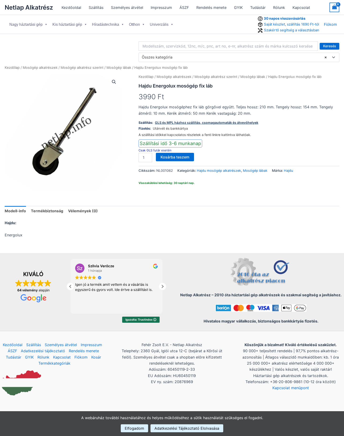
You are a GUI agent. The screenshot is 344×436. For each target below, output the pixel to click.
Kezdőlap (12, 68)
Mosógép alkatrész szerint (82, 68)
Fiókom (330, 24)
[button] (114, 82)
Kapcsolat (301, 7)
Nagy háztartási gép (26, 24)
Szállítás (96, 7)
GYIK (238, 7)
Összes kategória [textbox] (234, 57)
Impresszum (161, 7)
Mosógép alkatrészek (40, 68)
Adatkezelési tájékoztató (43, 350)
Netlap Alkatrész (29, 7)
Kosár (96, 357)
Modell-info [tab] (15, 211)
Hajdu (288, 170)
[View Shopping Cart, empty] (334, 7)
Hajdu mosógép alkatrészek (219, 170)
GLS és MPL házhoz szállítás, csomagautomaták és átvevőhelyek (206, 123)
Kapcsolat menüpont (290, 387)
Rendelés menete (211, 7)
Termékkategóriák (54, 363)
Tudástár (258, 7)
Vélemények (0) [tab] (83, 211)
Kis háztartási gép (67, 24)
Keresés (329, 46)
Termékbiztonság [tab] (47, 211)
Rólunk (279, 7)
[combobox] (239, 57)
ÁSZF (184, 7)
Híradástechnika (105, 24)
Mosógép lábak (118, 68)
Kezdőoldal (71, 7)
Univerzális (159, 24)
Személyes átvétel (127, 7)
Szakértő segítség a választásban (291, 30)
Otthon (134, 24)
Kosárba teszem (175, 157)
